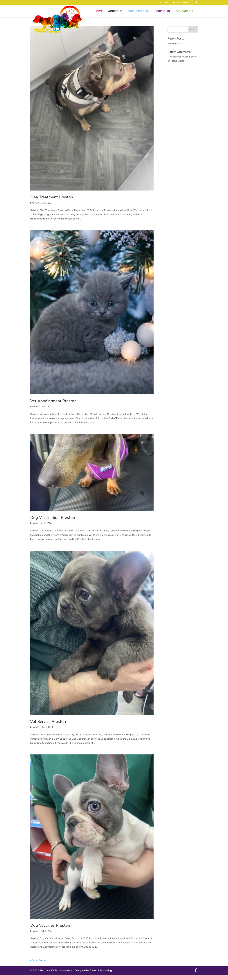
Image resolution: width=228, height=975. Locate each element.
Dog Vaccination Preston (52, 517)
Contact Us (184, 11)
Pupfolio (163, 11)
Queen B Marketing (100, 970)
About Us (115, 11)
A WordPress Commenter (182, 56)
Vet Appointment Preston (53, 401)
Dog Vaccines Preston (50, 925)
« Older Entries (38, 960)
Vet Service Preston (48, 721)
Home (99, 11)
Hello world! (175, 43)
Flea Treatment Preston (51, 197)
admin (36, 202)
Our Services (138, 11)
